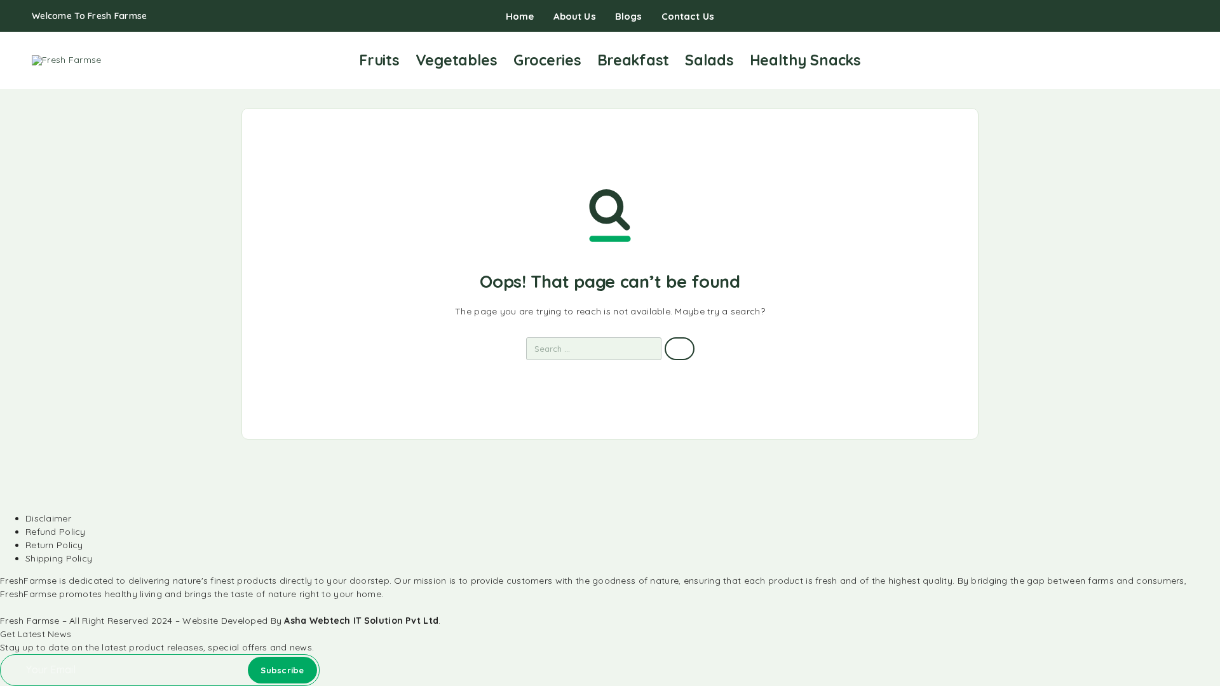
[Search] (1124, 60)
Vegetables (457, 60)
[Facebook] (1144, 16)
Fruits (379, 60)
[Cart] (1183, 59)
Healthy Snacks (805, 60)
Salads (709, 60)
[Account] (1143, 60)
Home (520, 16)
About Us (574, 16)
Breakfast (633, 60)
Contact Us (688, 16)
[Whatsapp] (1184, 16)
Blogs (628, 16)
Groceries (547, 60)
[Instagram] (1164, 16)
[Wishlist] (1163, 59)
